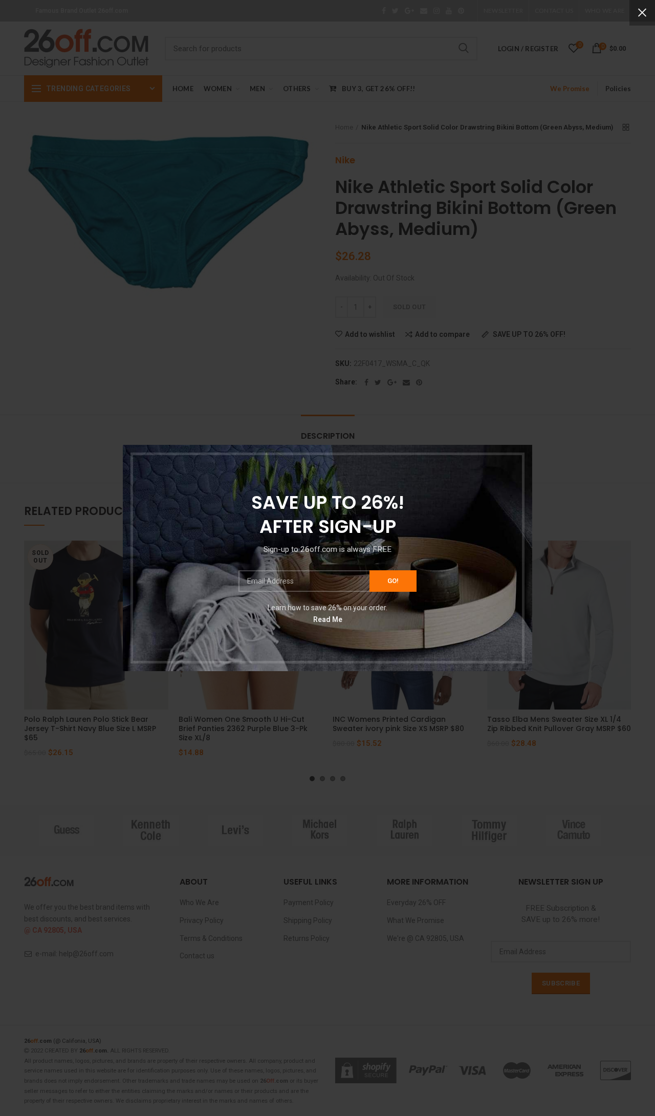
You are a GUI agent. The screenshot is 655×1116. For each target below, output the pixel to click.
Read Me (327, 619)
